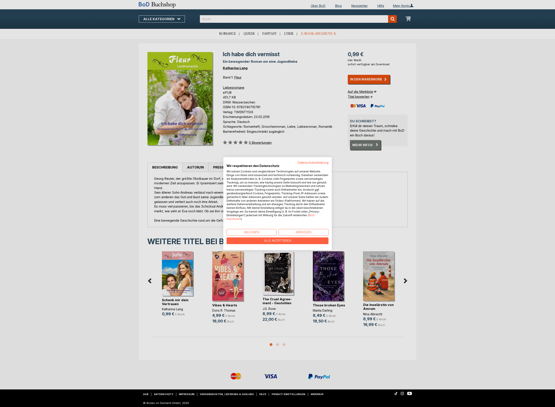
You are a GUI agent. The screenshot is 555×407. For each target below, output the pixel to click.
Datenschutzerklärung (313, 162)
